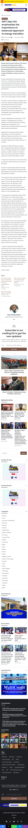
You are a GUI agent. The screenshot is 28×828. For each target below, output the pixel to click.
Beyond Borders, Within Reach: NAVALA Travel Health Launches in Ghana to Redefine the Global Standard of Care (7, 435)
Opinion (4, 549)
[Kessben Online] (10, 5)
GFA (13, 759)
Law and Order (6, 537)
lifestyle (4, 539)
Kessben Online (16, 812)
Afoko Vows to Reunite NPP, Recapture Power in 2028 (20, 638)
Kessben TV (4, 767)
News (3, 547)
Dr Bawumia (11, 756)
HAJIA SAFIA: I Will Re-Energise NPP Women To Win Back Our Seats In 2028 (7, 638)
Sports (3, 566)
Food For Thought (6, 759)
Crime (3, 518)
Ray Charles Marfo (7, 37)
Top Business (5, 573)
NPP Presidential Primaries (16, 769)
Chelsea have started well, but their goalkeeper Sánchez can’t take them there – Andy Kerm (20, 657)
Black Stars (4, 756)
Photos (4, 551)
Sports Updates (6, 568)
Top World (4, 583)
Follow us (4, 777)
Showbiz (4, 561)
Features (4, 527)
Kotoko (11, 767)
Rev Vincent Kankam (6, 772)
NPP (7, 769)
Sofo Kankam (16, 772)
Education (4, 523)
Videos (4, 585)
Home (4, 15)
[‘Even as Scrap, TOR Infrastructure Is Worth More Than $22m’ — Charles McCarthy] (21, 407)
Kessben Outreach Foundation (8, 764)
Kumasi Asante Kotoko (19, 767)
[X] (12, 790)
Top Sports (5, 578)
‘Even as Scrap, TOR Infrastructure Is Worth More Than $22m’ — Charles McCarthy (20, 415)
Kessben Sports (20, 764)
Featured (4, 525)
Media (3, 544)
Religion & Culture (6, 556)
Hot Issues (4, 535)
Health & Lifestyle (6, 532)
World (3, 587)
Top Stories (5, 580)
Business (9, 15)
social (3, 563)
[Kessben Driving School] (14, 9)
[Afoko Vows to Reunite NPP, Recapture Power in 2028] (21, 630)
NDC (3, 769)
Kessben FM (16, 762)
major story (5, 542)
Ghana (17, 759)
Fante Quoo (19, 756)
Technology (5, 571)
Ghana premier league (7, 762)
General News (5, 530)
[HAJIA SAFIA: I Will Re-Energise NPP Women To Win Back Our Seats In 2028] (7, 630)
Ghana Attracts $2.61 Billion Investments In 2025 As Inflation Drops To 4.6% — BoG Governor (7, 415)
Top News (4, 575)
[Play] (12, 477)
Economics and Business (8, 520)
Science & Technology (7, 559)
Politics (4, 554)
